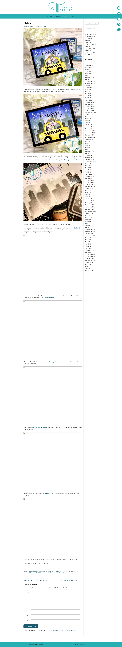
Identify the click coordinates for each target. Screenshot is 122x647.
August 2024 (89, 114)
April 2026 (88, 73)
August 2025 (89, 90)
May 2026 (88, 71)
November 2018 (90, 256)
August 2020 (89, 213)
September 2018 (90, 260)
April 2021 (88, 197)
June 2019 (88, 242)
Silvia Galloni (42, 26)
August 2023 (89, 139)
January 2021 (89, 203)
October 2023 (89, 135)
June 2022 (88, 168)
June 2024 (88, 118)
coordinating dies (49, 298)
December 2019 (90, 229)
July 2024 (88, 116)
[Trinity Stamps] (61, 6)
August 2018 (89, 262)
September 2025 (90, 88)
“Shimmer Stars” (49, 493)
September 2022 (90, 162)
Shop (73, 16)
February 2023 (89, 151)
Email (25, 616)
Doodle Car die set (64, 572)
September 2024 (90, 112)
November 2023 (90, 133)
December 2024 (90, 106)
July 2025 (88, 92)
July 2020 (88, 215)
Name (25, 611)
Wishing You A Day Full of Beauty (71, 580)
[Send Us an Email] (85, 644)
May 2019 (88, 244)
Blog (65, 16)
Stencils (65, 571)
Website (26, 621)
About (57, 16)
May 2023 (88, 145)
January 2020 (89, 227)
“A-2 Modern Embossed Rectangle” (44, 362)
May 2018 (88, 269)
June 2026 (88, 69)
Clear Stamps (43, 571)
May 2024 (88, 120)
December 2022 (90, 155)
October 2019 (89, 234)
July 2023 (88, 141)
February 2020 (89, 225)
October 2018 (89, 258)
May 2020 (88, 219)
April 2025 (88, 98)
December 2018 (90, 254)
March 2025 (88, 100)
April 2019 (88, 246)
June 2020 (88, 217)
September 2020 (90, 211)
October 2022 (89, 160)
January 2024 (89, 129)
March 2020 (89, 223)
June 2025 (88, 94)
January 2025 (89, 104)
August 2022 (89, 164)
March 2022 (88, 174)
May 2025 (88, 96)
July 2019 (88, 240)
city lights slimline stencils (51, 572)
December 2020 (90, 205)
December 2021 (90, 180)
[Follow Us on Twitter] (89, 644)
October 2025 (89, 85)
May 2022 (88, 170)
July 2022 (88, 166)
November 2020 (90, 207)
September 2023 (90, 137)
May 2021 (88, 194)
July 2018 (88, 264)
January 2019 (89, 252)
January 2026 (89, 79)
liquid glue (48, 232)
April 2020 (88, 221)
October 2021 (89, 184)
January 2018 (89, 271)
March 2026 (88, 75)
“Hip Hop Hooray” (58, 296)
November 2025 (90, 83)
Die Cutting (51, 571)
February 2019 (89, 250)
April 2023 (88, 147)
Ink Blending (58, 571)
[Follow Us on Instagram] (94, 644)
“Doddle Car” (77, 228)
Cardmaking (35, 571)
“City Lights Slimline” (70, 160)
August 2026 (89, 65)
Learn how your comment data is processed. (62, 630)
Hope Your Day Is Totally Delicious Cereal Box (90, 36)
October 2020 (89, 209)
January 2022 (89, 178)
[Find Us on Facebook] (87, 644)
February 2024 (89, 127)
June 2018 (88, 266)
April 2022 (88, 172)
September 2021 (90, 186)
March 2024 (88, 125)
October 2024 (89, 110)
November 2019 (90, 232)
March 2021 (88, 199)
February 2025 (89, 102)
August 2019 (89, 238)
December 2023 (90, 131)
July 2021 (88, 190)
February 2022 (89, 176)
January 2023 (89, 153)
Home (49, 16)
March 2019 (88, 248)
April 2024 (88, 122)
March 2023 (88, 149)
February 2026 (89, 77)
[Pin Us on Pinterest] (96, 644)
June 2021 (88, 192)
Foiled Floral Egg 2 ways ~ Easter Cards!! (35, 580)
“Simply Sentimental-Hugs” (38, 428)
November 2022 (90, 157)
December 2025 (90, 81)
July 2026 (88, 67)
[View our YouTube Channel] (92, 644)
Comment (27, 592)
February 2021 (89, 201)
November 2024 (90, 108)
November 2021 (90, 182)
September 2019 (90, 236)
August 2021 (89, 188)
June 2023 (88, 143)
